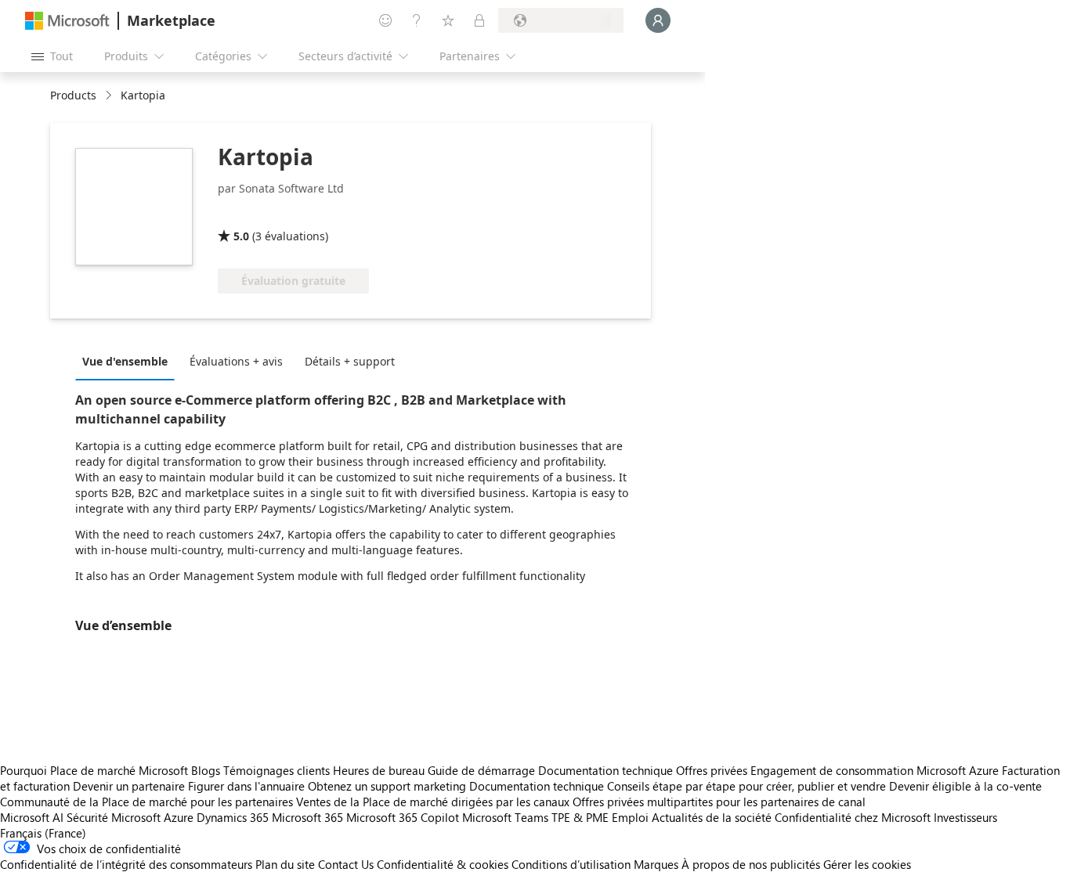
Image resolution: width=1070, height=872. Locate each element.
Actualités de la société (712, 817)
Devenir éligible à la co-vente (965, 786)
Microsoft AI (31, 817)
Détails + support (350, 361)
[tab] (129, 361)
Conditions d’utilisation (571, 864)
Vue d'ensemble (125, 361)
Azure (178, 817)
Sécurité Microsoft (114, 817)
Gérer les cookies (867, 864)
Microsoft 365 (307, 817)
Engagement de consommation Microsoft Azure (876, 770)
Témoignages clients (276, 770)
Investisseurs (965, 817)
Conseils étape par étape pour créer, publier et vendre (746, 786)
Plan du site (285, 864)
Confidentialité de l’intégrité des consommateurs (126, 864)
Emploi (630, 817)
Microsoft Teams (505, 817)
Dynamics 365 (233, 817)
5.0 (241, 236)
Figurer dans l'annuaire (246, 786)
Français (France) (43, 833)
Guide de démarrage (481, 770)
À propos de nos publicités (750, 864)
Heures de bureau (379, 770)
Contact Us (346, 864)
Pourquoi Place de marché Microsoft (94, 770)
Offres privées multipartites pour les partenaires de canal (719, 801)
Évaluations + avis (236, 361)
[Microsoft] (67, 21)
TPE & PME (580, 817)
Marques (656, 864)
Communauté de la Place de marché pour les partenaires (146, 801)
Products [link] (73, 95)
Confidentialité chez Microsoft (853, 817)
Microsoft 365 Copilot (402, 817)
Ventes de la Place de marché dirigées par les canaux (432, 801)
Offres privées (711, 770)
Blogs (205, 770)
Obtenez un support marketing (387, 786)
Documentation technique (605, 770)
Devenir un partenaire (129, 786)
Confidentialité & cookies (442, 864)
